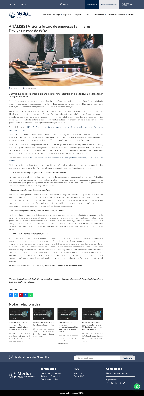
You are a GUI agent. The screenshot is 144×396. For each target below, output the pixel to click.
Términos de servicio (49, 379)
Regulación (67, 15)
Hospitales (78, 15)
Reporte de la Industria (109, 4)
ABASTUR (78, 373)
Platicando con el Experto (116, 15)
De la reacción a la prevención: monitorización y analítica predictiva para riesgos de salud (67, 327)
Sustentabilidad (98, 15)
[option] (56, 60)
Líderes (131, 15)
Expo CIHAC (79, 376)
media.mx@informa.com (118, 373)
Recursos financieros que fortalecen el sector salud (43, 323)
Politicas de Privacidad (50, 376)
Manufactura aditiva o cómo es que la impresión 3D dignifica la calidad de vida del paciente (92, 325)
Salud (87, 15)
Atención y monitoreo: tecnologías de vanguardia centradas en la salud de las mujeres (19, 325)
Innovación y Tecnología (51, 15)
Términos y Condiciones (51, 373)
